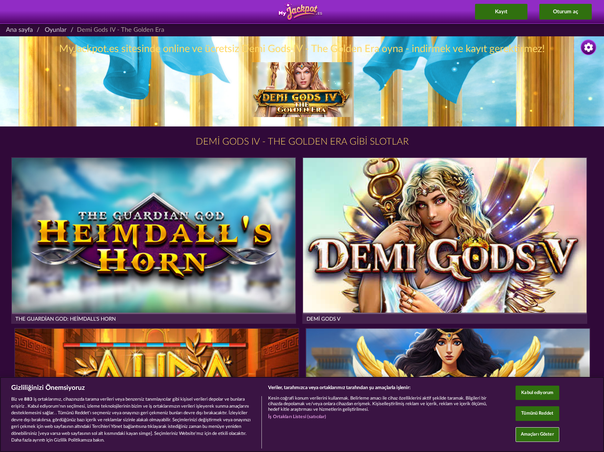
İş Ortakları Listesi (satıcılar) (297, 417)
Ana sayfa (19, 30)
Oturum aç (565, 11)
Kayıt (501, 11)
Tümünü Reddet (537, 413)
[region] (302, 414)
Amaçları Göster (537, 434)
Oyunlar (56, 30)
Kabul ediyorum (537, 393)
